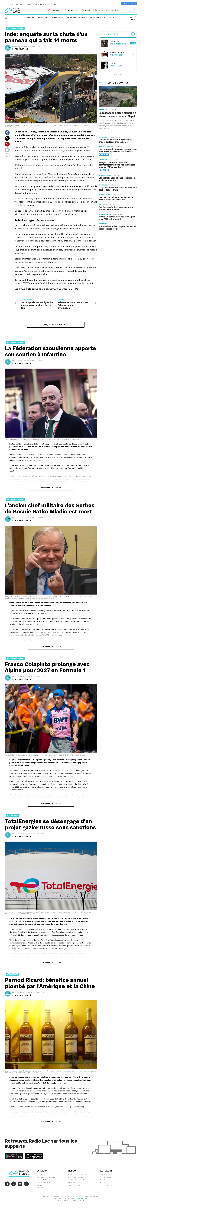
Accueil (39, 1174)
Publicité (9, 4)
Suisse (102, 1180)
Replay (87, 10)
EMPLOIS (40, 1188)
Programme (71, 10)
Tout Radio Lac (74, 1185)
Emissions (29, 18)
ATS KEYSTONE (21, 49)
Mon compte (130, 4)
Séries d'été (57, 18)
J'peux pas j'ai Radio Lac (77, 1180)
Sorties (83, 18)
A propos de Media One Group (44, 4)
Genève (103, 1174)
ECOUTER (55, 10)
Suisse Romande (106, 1177)
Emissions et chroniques (46, 1177)
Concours (71, 18)
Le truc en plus (106, 1185)
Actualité (42, 18)
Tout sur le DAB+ (98, 18)
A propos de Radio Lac (45, 1182)
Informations (73, 1182)
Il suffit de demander (77, 1177)
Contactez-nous (23, 4)
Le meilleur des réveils (77, 1174)
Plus (112, 18)
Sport (102, 1182)
